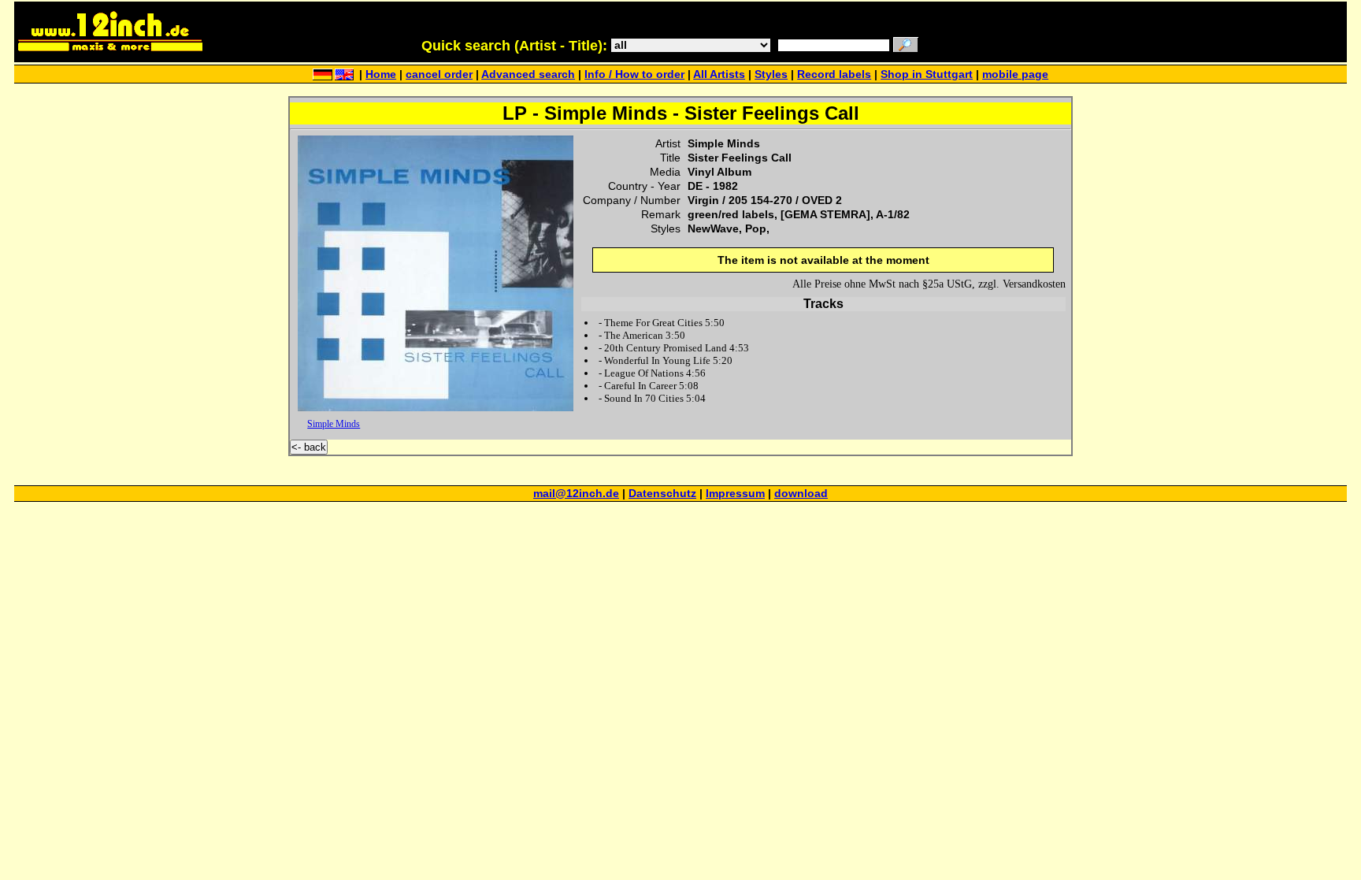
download (801, 493)
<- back (308, 447)
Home (380, 74)
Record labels (834, 74)
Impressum (735, 493)
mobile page (1015, 74)
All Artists (719, 74)
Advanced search (528, 74)
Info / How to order (634, 74)
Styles (771, 74)
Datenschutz (662, 493)
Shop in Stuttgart (927, 74)
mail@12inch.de (576, 493)
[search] (905, 46)
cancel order (439, 74)
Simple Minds (333, 424)
